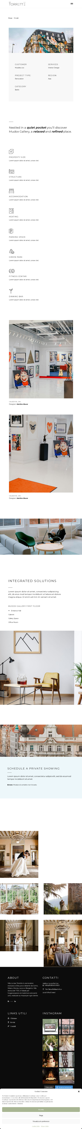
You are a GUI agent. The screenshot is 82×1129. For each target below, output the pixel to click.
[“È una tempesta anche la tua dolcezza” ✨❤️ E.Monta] (50, 1059)
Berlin (17, 90)
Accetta (41, 1109)
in (15, 1001)
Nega (41, 1115)
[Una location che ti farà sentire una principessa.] (66, 1043)
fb (9, 1001)
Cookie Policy (36, 1126)
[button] (79, 1091)
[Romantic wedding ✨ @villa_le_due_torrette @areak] (66, 1076)
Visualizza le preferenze (41, 1121)
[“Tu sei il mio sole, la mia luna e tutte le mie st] (50, 1076)
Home (10, 18)
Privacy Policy (45, 1126)
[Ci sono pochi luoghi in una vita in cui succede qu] (66, 1026)
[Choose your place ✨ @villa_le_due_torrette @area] (66, 1059)
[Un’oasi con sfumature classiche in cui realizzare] (50, 1043)
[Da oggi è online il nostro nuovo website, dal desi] (50, 1026)
